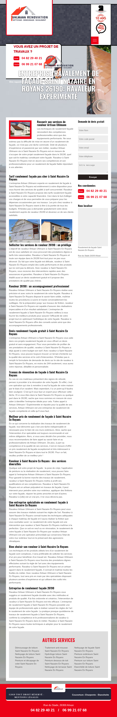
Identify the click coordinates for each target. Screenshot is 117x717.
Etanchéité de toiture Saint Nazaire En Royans (87, 668)
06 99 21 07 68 (96, 197)
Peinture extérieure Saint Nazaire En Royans (86, 655)
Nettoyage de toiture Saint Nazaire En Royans (27, 655)
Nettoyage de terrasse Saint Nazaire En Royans (58, 668)
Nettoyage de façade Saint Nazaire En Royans (87, 649)
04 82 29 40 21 (96, 190)
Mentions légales (26, 697)
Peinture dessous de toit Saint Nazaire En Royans (57, 662)
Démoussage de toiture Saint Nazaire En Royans (27, 649)
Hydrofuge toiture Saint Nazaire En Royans (56, 655)
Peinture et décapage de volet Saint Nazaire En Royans (27, 663)
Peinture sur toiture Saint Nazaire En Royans (86, 662)
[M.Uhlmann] (58, 688)
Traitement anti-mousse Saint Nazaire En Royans (57, 649)
